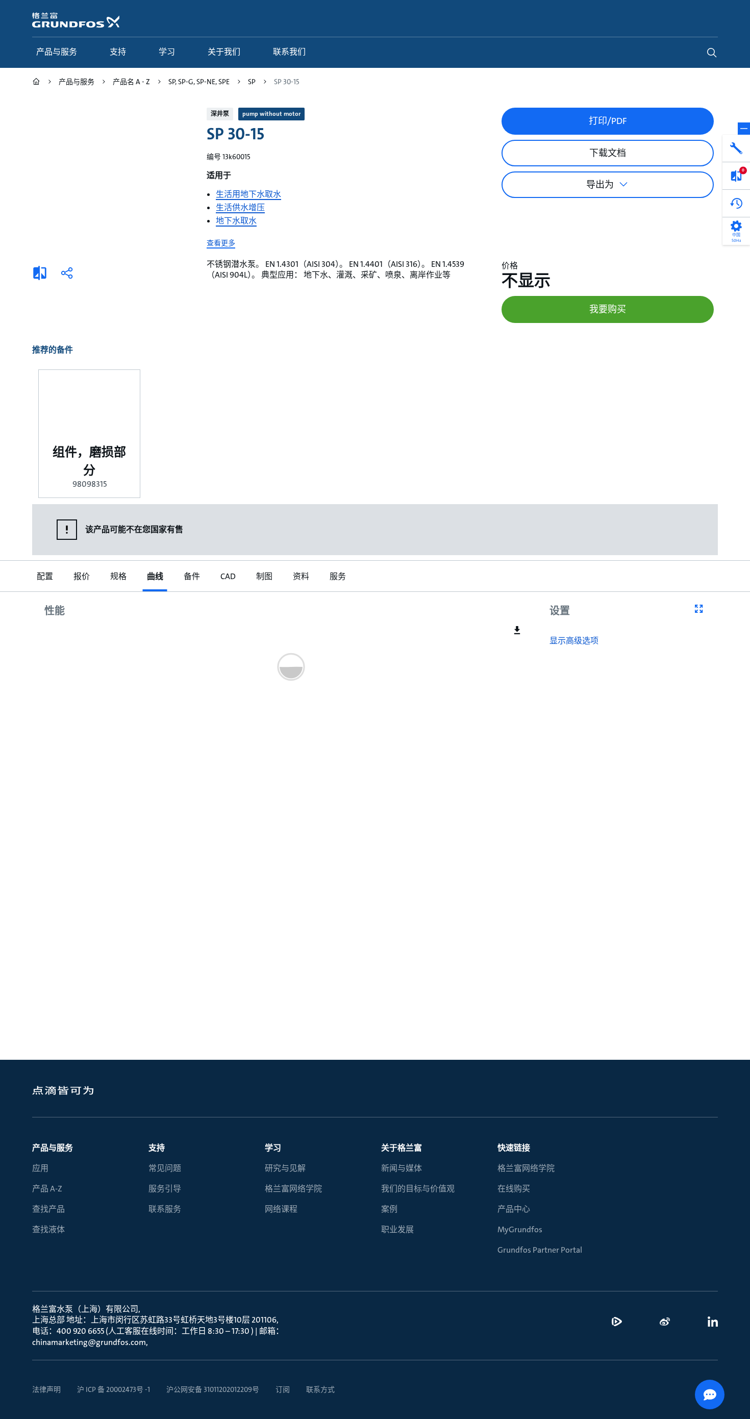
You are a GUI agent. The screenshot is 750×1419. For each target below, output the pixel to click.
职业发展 (397, 1229)
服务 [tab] (337, 576)
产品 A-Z (47, 1188)
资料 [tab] (300, 576)
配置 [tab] (44, 576)
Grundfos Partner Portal (539, 1249)
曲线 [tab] (154, 576)
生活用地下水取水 (248, 194)
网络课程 (281, 1209)
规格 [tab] (118, 576)
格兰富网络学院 (293, 1188)
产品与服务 (52, 1147)
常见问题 (164, 1168)
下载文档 (607, 153)
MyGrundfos (519, 1229)
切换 (744, 128)
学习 (273, 1147)
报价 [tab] (81, 576)
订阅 (283, 1389)
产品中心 (513, 1209)
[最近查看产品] (736, 203)
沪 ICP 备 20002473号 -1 (113, 1389)
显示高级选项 (573, 640)
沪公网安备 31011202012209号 (212, 1389)
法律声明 (46, 1389)
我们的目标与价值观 (418, 1188)
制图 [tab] (264, 576)
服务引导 (164, 1188)
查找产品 (48, 1209)
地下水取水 (236, 220)
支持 (156, 1147)
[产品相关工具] (736, 148)
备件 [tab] (191, 576)
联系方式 (320, 1389)
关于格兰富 (401, 1147)
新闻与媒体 (401, 1168)
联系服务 (164, 1209)
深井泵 (220, 114)
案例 (389, 1209)
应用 (40, 1168)
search (712, 52)
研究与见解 (285, 1168)
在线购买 (513, 1188)
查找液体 (48, 1229)
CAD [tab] (227, 576)
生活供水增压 (240, 207)
